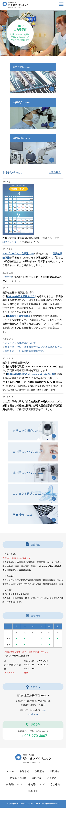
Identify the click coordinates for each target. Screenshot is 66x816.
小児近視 (7, 276)
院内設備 (36, 778)
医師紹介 (54, 771)
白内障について (14, 784)
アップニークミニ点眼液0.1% (18, 253)
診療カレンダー (11, 241)
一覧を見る (55, 172)
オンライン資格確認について (20, 343)
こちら (43, 710)
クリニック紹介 (18, 778)
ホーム (10, 771)
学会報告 (55, 784)
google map (33, 714)
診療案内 (39, 771)
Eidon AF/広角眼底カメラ (21, 296)
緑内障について (36, 784)
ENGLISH (33, 791)
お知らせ (24, 771)
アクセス (51, 778)
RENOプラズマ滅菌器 (19, 315)
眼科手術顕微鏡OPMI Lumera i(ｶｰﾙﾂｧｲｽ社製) (31, 374)
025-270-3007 (33, 735)
